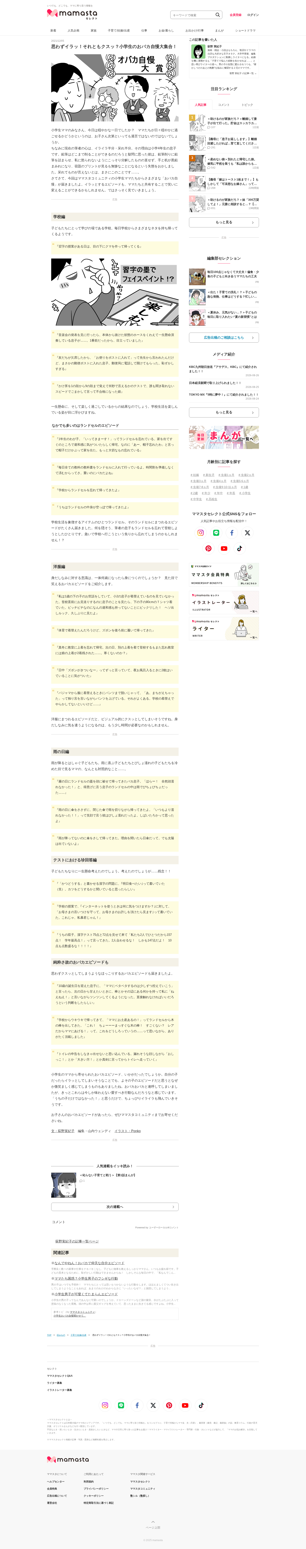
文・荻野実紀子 (63, 1131)
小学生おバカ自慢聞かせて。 (69, 1315)
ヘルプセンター (56, 1481)
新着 (53, 30)
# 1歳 (244, 487)
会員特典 (52, 1488)
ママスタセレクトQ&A (60, 1375)
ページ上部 (153, 1527)
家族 (94, 30)
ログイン (253, 14)
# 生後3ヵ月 (198, 481)
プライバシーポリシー (96, 1488)
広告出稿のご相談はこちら (224, 337)
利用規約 (89, 1481)
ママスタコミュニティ (82, 1312)
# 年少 (206, 493)
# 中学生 (196, 499)
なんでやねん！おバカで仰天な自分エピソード (89, 1263)
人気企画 (73, 30)
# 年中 (218, 493)
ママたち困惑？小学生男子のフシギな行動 (86, 1278)
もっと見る (224, 222)
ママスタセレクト (140, 1481)
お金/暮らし (166, 30)
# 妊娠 (195, 475)
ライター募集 (54, 1382)
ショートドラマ (245, 30)
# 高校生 (211, 499)
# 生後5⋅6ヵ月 (240, 481)
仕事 (144, 30)
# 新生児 (208, 475)
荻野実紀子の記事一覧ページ (77, 1241)
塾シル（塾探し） (140, 1496)
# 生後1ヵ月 (226, 475)
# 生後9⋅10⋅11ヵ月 (225, 487)
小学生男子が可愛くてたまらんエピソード (86, 1294)
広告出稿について (57, 1496)
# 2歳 (194, 493)
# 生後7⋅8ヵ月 (200, 487)
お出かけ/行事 (194, 30)
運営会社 (52, 1503)
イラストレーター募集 (59, 1390)
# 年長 (231, 493)
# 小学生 (245, 493)
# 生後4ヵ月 (218, 481)
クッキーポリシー (94, 1496)
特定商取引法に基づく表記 (99, 1503)
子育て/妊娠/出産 (119, 30)
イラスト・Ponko (127, 1131)
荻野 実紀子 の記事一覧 (243, 73)
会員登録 (235, 14)
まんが (219, 30)
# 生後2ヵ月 (246, 475)
